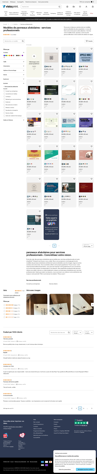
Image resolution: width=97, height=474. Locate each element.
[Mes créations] (73, 7)
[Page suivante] (59, 246)
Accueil (5, 24)
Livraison (35, 426)
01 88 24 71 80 (6, 461)
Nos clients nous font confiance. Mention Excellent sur (83, 431)
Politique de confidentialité (20, 461)
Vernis (5, 74)
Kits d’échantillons (38, 433)
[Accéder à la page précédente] (72, 408)
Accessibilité (36, 437)
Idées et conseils (37, 428)
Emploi (55, 424)
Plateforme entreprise (30, 2)
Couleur (5, 52)
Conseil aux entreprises (33, 283)
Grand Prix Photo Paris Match (61, 433)
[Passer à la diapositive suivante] (93, 304)
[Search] (68, 332)
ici (70, 19)
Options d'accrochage (9, 70)
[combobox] (40, 7)
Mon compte (36, 422)
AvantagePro (20, 2)
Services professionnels (26, 24)
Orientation (6, 66)
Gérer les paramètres (65, 469)
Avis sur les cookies (60, 466)
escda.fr (11, 446)
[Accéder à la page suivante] (92, 408)
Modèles (15, 24)
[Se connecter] (86, 7)
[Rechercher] (59, 6)
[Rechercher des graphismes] (22, 41)
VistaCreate (5, 2)
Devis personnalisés (43, 2)
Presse (55, 428)
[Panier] (93, 7)
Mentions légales (33, 461)
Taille (4, 61)
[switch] (88, 2)
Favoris (90, 41)
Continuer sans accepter (61, 453)
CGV (28, 461)
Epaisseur (6, 79)
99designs (13, 2)
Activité (5, 83)
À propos (56, 422)
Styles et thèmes (8, 120)
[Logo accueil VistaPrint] (10, 6)
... (10, 24)
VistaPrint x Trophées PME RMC (61, 430)
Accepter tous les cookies (85, 469)
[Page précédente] (50, 246)
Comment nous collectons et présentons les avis (11, 296)
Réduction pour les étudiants (40, 435)
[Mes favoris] (80, 7)
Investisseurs (57, 426)
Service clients (53, 283)
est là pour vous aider (15, 426)
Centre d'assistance (38, 424)
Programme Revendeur (39, 430)
